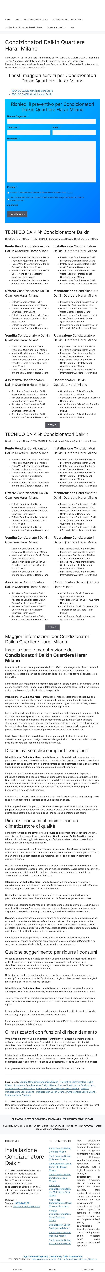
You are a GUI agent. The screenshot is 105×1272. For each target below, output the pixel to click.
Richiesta (13, 138)
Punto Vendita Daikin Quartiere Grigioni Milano (60, 1177)
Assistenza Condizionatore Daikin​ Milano (35, 1085)
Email (56, 127)
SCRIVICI (52, 425)
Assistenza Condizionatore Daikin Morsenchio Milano (60, 1203)
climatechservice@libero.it (26, 1206)
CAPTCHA (12, 205)
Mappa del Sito (75, 1256)
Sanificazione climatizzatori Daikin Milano (24, 27)
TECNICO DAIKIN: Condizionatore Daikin (32, 91)
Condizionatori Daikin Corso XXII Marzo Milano (60, 1167)
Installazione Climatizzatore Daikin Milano (57, 1088)
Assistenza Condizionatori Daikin (68, 19)
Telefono (13, 127)
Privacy (12, 187)
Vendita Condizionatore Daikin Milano (39, 1082)
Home (7, 19)
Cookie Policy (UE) (58, 1256)
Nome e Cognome (18, 116)
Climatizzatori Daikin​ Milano (50, 1092)
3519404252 (22, 1203)
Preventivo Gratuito (56, 27)
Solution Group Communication (72, 1259)
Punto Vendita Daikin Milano (81, 1092)
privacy (70, 192)
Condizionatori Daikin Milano (20, 1088)
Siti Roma (92, 1259)
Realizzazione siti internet (44, 1259)
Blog (72, 27)
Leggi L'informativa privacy (35, 1256)
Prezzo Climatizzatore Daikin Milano (76, 1085)
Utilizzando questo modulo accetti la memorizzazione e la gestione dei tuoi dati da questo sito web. (47, 198)
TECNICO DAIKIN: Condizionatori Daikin (32, 94)
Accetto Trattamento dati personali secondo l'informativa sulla (41, 192)
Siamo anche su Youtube (18, 1095)
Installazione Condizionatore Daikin (32, 19)
